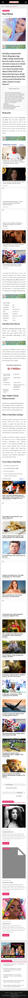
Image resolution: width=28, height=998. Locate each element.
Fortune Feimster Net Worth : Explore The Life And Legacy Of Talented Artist (13, 986)
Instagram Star (6, 10)
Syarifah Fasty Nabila (7, 882)
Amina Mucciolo (6, 923)
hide (18, 88)
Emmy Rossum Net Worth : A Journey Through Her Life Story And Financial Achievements (12, 970)
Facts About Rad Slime (8, 108)
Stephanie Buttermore (8, 832)
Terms (15, 992)
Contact (11, 992)
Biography (6, 103)
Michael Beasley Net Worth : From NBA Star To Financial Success (13, 964)
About (6, 992)
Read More (5, 843)
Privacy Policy (14, 994)
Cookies (20, 992)
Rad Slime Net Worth (8, 105)
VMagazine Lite (14, 996)
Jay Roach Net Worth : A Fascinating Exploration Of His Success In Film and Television (12, 976)
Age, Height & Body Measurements (11, 106)
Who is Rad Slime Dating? (9, 107)
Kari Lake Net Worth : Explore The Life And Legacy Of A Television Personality (13, 981)
